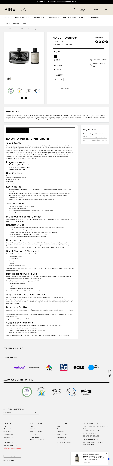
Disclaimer (60, 431)
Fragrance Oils (8, 437)
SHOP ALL (7, 18)
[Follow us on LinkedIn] (97, 436)
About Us (33, 426)
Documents (41, 130)
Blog (58, 429)
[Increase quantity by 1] (62, 79)
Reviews (63, 130)
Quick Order (7, 431)
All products (12, 29)
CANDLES (82, 18)
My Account (8, 429)
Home (5, 29)
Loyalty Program (61, 434)
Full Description (18, 130)
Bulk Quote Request (36, 431)
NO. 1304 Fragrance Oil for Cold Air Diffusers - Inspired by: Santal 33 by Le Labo (94, 458)
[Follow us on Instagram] (91, 436)
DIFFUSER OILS (54, 18)
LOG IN (95, 9)
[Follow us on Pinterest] (94, 436)
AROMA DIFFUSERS (69, 18)
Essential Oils (8, 434)
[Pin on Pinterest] (100, 41)
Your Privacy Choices (63, 442)
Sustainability (61, 437)
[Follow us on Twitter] (87, 436)
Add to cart (65, 88)
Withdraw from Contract (12, 448)
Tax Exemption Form (10, 445)
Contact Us (34, 429)
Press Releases (35, 437)
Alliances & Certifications (38, 440)
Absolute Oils (8, 442)
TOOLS (6, 23)
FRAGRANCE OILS (38, 18)
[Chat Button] (109, 371)
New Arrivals (60, 440)
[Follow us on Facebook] (84, 436)
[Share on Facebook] (96, 41)
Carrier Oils (7, 440)
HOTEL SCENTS (93, 18)
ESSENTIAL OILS (21, 18)
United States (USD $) (11, 456)
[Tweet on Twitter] (103, 41)
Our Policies (34, 434)
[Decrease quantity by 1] (55, 79)
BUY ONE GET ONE (19, 23)
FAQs (58, 426)
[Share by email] (106, 41)
